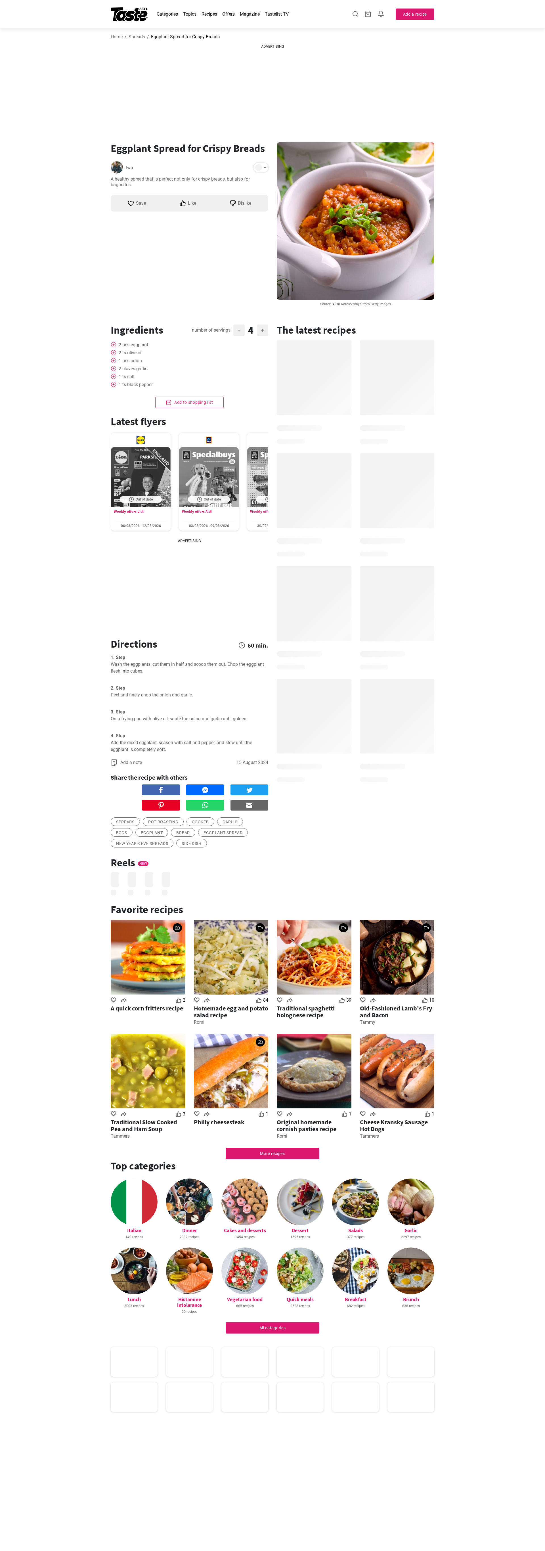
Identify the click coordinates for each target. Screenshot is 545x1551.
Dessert (300, 1230)
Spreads (137, 36)
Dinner (189, 1230)
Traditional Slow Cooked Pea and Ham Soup (144, 1125)
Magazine (250, 14)
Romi (199, 1022)
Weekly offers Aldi (197, 511)
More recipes (272, 1153)
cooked (200, 822)
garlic (230, 822)
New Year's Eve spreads (142, 843)
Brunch (411, 1299)
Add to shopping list (193, 402)
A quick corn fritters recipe (147, 1008)
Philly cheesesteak (219, 1122)
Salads (355, 1230)
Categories (167, 14)
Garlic (410, 1230)
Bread (183, 832)
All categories (272, 1328)
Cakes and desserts (245, 1230)
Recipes (209, 14)
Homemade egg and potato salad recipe (231, 1011)
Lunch (134, 1299)
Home (117, 36)
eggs (121, 832)
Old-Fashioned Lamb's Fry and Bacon (396, 1011)
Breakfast (355, 1299)
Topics (189, 14)
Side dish (191, 843)
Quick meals (300, 1299)
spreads (125, 822)
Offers (228, 14)
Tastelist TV (277, 14)
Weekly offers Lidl (129, 511)
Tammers (120, 1136)
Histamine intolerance (189, 1302)
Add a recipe (415, 14)
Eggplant (152, 832)
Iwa (129, 167)
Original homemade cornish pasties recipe (306, 1125)
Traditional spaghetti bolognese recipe (306, 1011)
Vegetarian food (245, 1299)
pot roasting (163, 822)
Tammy (367, 1022)
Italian (134, 1230)
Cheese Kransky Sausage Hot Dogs (394, 1125)
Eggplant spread (223, 832)
